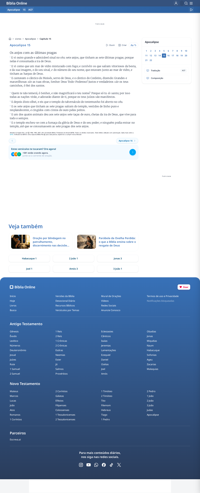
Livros (18, 38)
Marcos (14, 396)
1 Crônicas (61, 340)
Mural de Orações (111, 296)
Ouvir (112, 45)
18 (177, 55)
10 (186, 50)
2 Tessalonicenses (65, 419)
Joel (103, 369)
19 (181, 55)
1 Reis (58, 331)
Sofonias (152, 355)
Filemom (106, 405)
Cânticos (106, 336)
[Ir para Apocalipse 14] (12, 140)
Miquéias (152, 340)
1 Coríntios (16, 419)
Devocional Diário (65, 300)
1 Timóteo (106, 391)
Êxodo (13, 336)
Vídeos (105, 300)
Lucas (13, 400)
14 (159, 55)
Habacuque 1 (29, 258)
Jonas (150, 336)
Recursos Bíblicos (65, 305)
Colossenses (62, 410)
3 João (150, 405)
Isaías (104, 340)
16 (168, 55)
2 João (150, 400)
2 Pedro (151, 391)
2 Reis (58, 336)
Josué (13, 355)
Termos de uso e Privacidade (163, 296)
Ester (58, 359)
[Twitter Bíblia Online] (119, 465)
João (12, 405)
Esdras (59, 350)
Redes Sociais (108, 305)
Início (13, 296)
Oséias (105, 364)
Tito (103, 400)
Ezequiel (105, 355)
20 (186, 55)
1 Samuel (15, 369)
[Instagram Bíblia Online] (81, 465)
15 (24, 9)
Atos (12, 410)
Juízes (13, 359)
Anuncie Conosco (110, 310)
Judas (150, 410)
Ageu (150, 359)
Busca (13, 310)
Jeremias (106, 345)
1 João (150, 396)
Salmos (59, 369)
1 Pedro (105, 419)
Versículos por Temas (67, 310)
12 (151, 55)
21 (146, 60)
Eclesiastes (107, 331)
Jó (56, 364)
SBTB (11, 134)
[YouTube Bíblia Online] (88, 465)
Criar (124, 45)
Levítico (14, 340)
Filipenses (60, 405)
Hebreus (106, 410)
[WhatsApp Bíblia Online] (96, 465)
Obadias (151, 331)
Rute (12, 364)
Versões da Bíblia (64, 296)
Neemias (60, 355)
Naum (150, 345)
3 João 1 (117, 268)
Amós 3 (73, 268)
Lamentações (108, 350)
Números (15, 345)
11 (146, 55)
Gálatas (59, 396)
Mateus (14, 391)
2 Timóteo (106, 396)
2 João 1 (73, 258)
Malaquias (152, 369)
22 (151, 60)
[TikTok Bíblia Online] (111, 465)
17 (173, 55)
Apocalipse (30, 38)
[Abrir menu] (191, 3)
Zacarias (151, 364)
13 (155, 55)
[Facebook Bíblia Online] (103, 465)
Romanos (15, 414)
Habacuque (153, 350)
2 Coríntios (61, 391)
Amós (104, 373)
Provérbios (61, 373)
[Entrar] (176, 3)
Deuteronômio (18, 350)
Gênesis (14, 331)
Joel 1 (29, 268)
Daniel (104, 359)
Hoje (12, 300)
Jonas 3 (118, 258)
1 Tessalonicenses (65, 414)
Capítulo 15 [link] (45, 38)
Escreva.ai (15, 439)
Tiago (104, 414)
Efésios (59, 400)
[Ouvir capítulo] (191, 9)
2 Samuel (15, 373)
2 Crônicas (61, 345)
